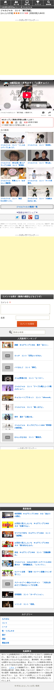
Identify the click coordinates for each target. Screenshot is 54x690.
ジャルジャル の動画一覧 (27, 207)
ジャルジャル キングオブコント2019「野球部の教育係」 (33, 426)
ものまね (5, 619)
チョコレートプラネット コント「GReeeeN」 (33, 397)
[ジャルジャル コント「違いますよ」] (7, 407)
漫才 (4, 635)
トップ (5, 4)
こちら (11, 667)
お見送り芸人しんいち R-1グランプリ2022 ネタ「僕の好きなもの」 (33, 544)
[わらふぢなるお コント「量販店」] (7, 437)
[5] (20, 122)
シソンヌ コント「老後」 (25, 604)
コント (4, 623)
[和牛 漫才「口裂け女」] (7, 417)
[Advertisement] (27, 48)
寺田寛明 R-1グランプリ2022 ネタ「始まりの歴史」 (33, 515)
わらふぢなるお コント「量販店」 (29, 437)
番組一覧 (27, 4)
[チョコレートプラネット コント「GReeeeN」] (7, 397)
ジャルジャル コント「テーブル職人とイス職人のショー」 (33, 387)
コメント (6, 302)
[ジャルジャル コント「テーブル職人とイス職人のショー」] (7, 388)
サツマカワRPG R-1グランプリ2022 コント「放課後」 (33, 534)
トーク (4, 627)
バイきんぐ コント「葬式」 (26, 367)
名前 (3, 317)
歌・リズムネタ (8, 631)
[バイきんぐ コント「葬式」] (7, 367)
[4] (16, 122)
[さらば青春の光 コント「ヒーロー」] (7, 378)
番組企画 (5, 643)
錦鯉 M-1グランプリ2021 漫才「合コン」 (32, 345)
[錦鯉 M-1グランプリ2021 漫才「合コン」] (7, 345)
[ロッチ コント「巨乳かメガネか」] (7, 355)
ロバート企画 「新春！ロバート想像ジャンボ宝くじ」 (33, 573)
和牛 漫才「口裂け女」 (24, 417)
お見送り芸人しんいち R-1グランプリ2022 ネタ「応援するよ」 (33, 524)
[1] (3, 122)
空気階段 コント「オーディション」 (29, 594)
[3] (11, 122)
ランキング (38, 4)
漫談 (4, 639)
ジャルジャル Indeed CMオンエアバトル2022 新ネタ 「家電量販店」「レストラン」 (33, 563)
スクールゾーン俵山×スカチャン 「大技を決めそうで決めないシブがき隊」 (33, 583)
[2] (7, 122)
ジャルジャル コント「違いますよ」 (29, 407)
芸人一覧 (16, 4)
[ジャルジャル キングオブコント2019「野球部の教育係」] (7, 426)
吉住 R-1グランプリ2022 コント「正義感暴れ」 (33, 553)
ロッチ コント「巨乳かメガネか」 (29, 355)
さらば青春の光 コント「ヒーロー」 (29, 378)
